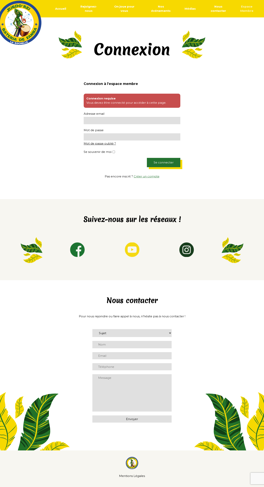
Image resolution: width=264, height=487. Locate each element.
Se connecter (164, 162)
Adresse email (94, 114)
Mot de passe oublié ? (100, 143)
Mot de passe (94, 130)
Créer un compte (146, 176)
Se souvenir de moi (98, 152)
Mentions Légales (132, 476)
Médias (190, 8)
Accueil (60, 8)
